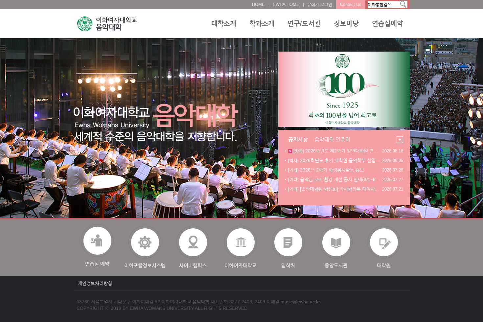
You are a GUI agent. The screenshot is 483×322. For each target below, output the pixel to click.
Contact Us (350, 4)
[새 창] (344, 89)
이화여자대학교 (240, 265)
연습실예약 (387, 23)
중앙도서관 (336, 265)
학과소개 (261, 23)
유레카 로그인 (319, 4)
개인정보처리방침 (95, 283)
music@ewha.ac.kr (300, 301)
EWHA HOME (286, 4)
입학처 (288, 265)
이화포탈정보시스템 (145, 265)
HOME (258, 4)
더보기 (400, 139)
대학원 (384, 265)
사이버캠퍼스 (193, 265)
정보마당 (346, 23)
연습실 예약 (97, 263)
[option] (97, 246)
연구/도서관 (304, 23)
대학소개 (223, 23)
